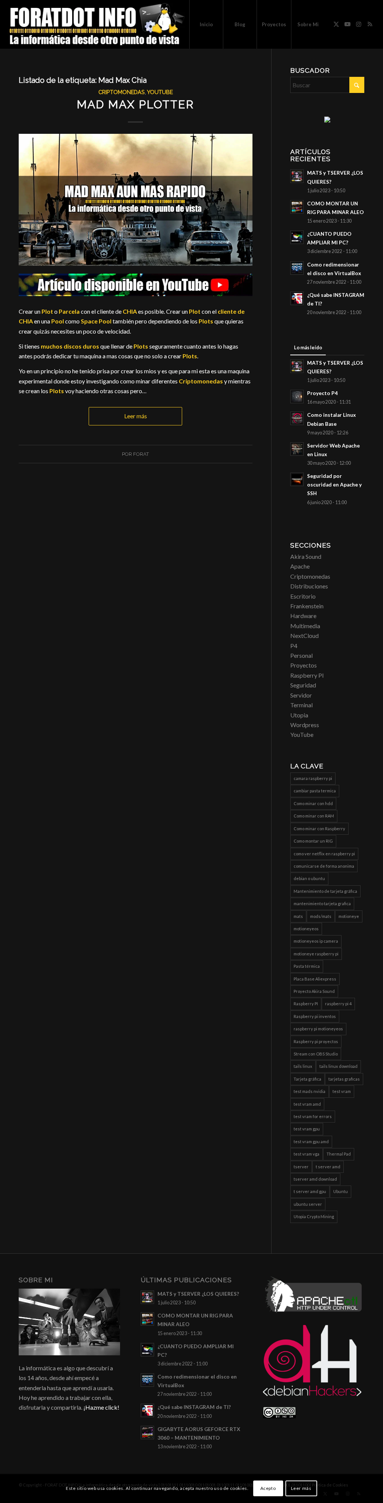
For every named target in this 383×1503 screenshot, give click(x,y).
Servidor (301, 695)
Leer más (135, 415)
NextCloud (304, 635)
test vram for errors (313, 1116)
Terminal (301, 704)
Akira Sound (305, 556)
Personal (301, 655)
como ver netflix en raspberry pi (324, 853)
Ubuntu (340, 1191)
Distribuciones (309, 586)
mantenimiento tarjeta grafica (322, 903)
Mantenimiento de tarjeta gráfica (325, 891)
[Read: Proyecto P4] (297, 396)
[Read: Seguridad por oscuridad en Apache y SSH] (297, 479)
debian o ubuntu (309, 878)
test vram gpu (307, 1128)
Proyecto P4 (322, 393)
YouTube (160, 92)
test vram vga (306, 1153)
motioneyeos (306, 928)
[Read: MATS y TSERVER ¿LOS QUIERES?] (297, 176)
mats (298, 916)
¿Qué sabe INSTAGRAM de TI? (194, 1407)
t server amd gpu (310, 1191)
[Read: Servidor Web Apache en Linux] (297, 449)
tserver (301, 1166)
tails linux (303, 1066)
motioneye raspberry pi (316, 953)
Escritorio (303, 596)
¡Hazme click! (101, 1407)
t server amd (328, 1166)
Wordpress (304, 724)
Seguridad (303, 685)
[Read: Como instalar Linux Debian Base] (297, 418)
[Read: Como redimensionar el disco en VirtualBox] (297, 268)
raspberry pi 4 (338, 1003)
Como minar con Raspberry (319, 828)
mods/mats (320, 916)
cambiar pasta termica (315, 790)
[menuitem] (206, 24)
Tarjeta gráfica (307, 1078)
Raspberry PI (307, 675)
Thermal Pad (339, 1153)
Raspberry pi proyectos (316, 1041)
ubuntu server (308, 1204)
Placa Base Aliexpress (315, 978)
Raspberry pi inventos (315, 1016)
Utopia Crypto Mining (314, 1216)
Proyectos (303, 665)
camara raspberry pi (313, 778)
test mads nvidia (309, 1091)
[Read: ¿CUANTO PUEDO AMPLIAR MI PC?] (297, 237)
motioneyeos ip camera (316, 941)
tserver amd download (315, 1179)
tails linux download (338, 1066)
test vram (342, 1091)
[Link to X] (336, 24)
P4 (293, 645)
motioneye (348, 916)
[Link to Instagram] (358, 24)
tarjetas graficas (344, 1078)
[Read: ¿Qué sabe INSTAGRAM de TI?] (297, 298)
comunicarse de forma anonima (324, 866)
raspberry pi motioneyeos (318, 1028)
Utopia (299, 715)
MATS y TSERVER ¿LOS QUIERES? (198, 1294)
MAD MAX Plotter (135, 104)
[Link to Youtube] (347, 24)
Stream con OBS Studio (316, 1053)
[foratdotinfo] (96, 24)
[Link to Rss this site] (370, 24)
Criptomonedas (121, 92)
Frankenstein (307, 605)
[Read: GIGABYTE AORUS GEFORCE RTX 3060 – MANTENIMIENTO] (147, 1432)
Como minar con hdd (313, 803)
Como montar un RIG (313, 840)
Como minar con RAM (314, 815)
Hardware (303, 615)
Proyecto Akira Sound (314, 991)
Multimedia (305, 625)
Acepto (268, 1488)
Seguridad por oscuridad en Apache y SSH (334, 484)
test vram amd (307, 1104)
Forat (141, 454)
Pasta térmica (307, 966)
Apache (300, 566)
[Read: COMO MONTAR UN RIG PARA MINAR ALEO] (297, 207)
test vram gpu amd (311, 1141)
